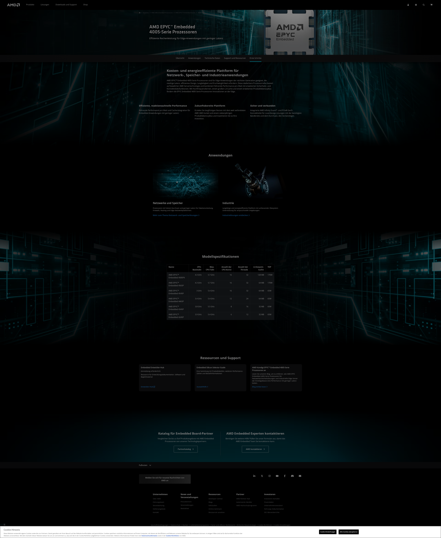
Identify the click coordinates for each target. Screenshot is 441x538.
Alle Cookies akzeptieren (349, 532)
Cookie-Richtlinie (172, 536)
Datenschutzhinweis (149, 536)
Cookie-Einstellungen (327, 532)
